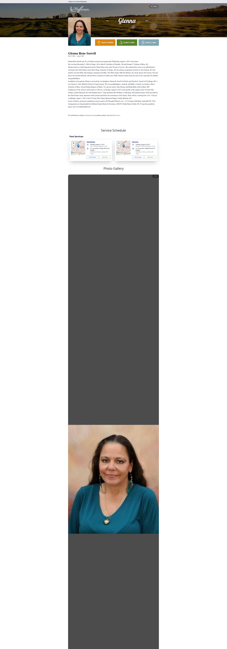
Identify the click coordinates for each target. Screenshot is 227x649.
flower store (116, 115)
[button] (78, 146)
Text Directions (92, 157)
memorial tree (89, 115)
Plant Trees (105, 157)
